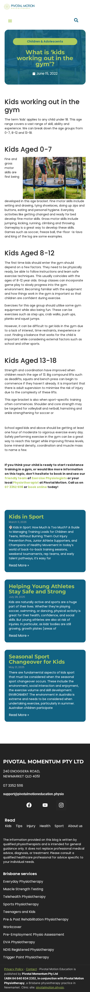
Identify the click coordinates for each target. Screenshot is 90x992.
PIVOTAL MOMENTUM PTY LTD (43, 762)
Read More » (19, 565)
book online (37, 487)
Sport (59, 826)
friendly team (16, 478)
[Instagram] (61, 805)
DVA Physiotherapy (19, 942)
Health (45, 826)
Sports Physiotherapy (21, 904)
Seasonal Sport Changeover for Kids (37, 659)
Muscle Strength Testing (23, 889)
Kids (8, 826)
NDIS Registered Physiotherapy (28, 949)
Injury (31, 826)
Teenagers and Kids (19, 911)
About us (75, 826)
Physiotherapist (26, 482)
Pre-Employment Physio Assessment (33, 934)
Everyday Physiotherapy (23, 881)
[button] (10, 21)
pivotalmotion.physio (50, 987)
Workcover (12, 926)
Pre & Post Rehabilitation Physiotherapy (35, 919)
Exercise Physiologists (49, 478)
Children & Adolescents (45, 41)
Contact (31, 969)
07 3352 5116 (14, 487)
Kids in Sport (26, 516)
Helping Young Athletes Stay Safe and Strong (41, 589)
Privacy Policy (13, 969)
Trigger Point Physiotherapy (26, 957)
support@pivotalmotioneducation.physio (33, 794)
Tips (19, 826)
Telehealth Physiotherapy (24, 896)
